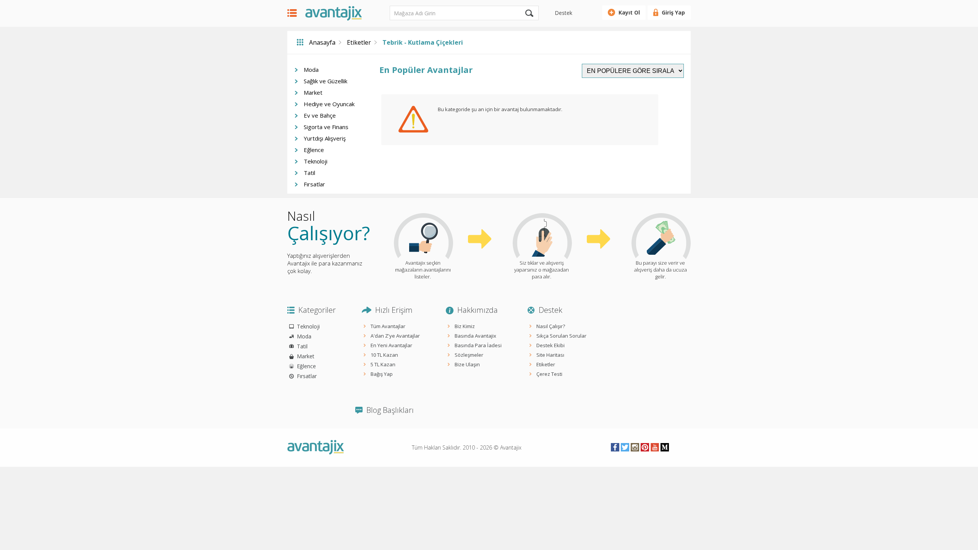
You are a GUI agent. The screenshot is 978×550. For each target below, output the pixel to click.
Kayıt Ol (629, 12)
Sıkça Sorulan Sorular (561, 335)
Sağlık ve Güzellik (325, 81)
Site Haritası (550, 354)
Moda (311, 69)
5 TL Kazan (383, 364)
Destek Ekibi (550, 345)
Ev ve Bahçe (320, 115)
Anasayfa (322, 42)
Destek (563, 12)
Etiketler (359, 42)
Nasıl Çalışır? (550, 326)
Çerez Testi (549, 373)
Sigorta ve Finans (326, 127)
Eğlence (314, 150)
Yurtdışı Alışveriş (325, 138)
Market (313, 92)
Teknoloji (315, 161)
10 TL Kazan (384, 354)
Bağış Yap (382, 373)
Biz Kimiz (465, 326)
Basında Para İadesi (478, 345)
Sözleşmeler (469, 354)
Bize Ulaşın (467, 364)
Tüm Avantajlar (388, 326)
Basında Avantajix (475, 335)
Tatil (309, 172)
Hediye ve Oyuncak (329, 104)
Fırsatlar (314, 184)
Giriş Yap (673, 12)
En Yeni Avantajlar (391, 345)
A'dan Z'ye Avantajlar (395, 335)
